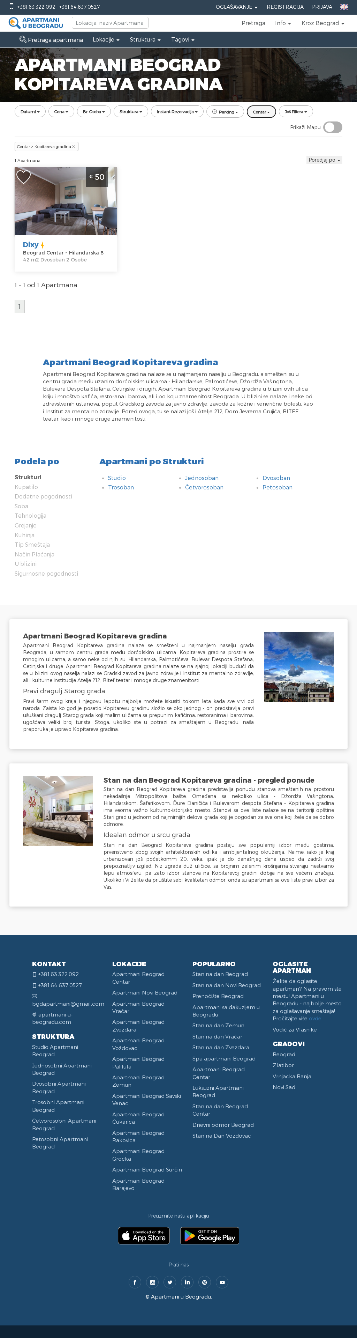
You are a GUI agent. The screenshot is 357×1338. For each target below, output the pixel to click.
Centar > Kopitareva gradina (44, 146)
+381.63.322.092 (36, 7)
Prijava (322, 7)
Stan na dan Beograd (220, 974)
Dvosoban (276, 477)
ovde (315, 1018)
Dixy (31, 244)
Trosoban (121, 487)
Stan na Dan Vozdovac (221, 1135)
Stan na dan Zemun (218, 1025)
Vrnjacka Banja (292, 1076)
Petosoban (278, 487)
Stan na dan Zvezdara (220, 1047)
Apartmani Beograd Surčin (147, 1169)
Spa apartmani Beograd (224, 1058)
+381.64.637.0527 (79, 7)
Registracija (285, 7)
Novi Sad (284, 1087)
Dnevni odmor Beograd (223, 1125)
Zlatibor (283, 1065)
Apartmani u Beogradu (181, 1296)
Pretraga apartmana (54, 39)
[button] (283, 23)
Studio (117, 477)
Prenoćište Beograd (218, 996)
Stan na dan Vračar (217, 1036)
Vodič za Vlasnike (295, 1029)
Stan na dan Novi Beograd (226, 985)
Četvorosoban (204, 487)
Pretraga (253, 23)
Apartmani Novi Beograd (144, 992)
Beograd (284, 1054)
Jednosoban (202, 477)
